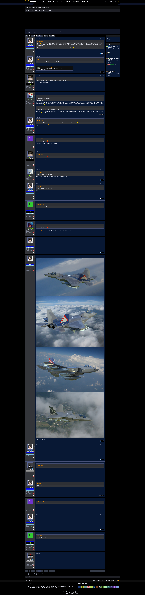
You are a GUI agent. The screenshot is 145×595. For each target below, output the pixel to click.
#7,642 (103, 56)
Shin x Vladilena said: (40, 535)
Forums (49, 1)
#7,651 (103, 222)
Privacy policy (108, 580)
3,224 (33, 473)
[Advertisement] (72, 21)
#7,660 (103, 553)
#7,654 (103, 444)
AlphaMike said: (39, 204)
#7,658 (103, 514)
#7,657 (103, 498)
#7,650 (103, 201)
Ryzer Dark (30, 580)
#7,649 (103, 183)
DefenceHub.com (85, 1)
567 (33, 145)
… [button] (31, 35)
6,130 (33, 50)
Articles (56, 1)
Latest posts (109, 44)
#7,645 (103, 117)
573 (49, 35)
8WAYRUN (77, 593)
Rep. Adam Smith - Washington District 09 (49, 67)
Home (43, 1)
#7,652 (103, 237)
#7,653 (103, 256)
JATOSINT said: (39, 483)
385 (45, 35)
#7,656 (103, 480)
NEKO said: (39, 172)
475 (33, 178)
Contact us (94, 580)
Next (53, 35)
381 (34, 35)
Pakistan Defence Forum (112, 56)
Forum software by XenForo (72, 590)
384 (42, 35)
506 (33, 102)
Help (113, 580)
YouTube (108, 39)
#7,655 (103, 462)
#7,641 (103, 38)
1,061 (33, 231)
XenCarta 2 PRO (68, 593)
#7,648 (103, 169)
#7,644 (103, 93)
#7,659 (103, 532)
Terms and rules (101, 580)
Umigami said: (39, 95)
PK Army (109, 62)
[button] (52, 1)
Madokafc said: (39, 59)
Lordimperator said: (40, 501)
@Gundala (43, 230)
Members (76, 1)
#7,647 (103, 151)
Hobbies (109, 75)
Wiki (61, 1)
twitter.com (32, 474)
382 (36, 35)
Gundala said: (39, 41)
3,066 (33, 215)
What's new (68, 1)
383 (39, 35)
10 (31, 50)
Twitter (108, 38)
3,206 (33, 86)
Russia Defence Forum (112, 50)
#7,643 (103, 75)
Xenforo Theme (72, 592)
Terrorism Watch (113, 52)
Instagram (108, 40)
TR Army (109, 69)
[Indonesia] (26, 31)
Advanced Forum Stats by (72, 591)
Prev (27, 35)
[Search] (115, 1)
